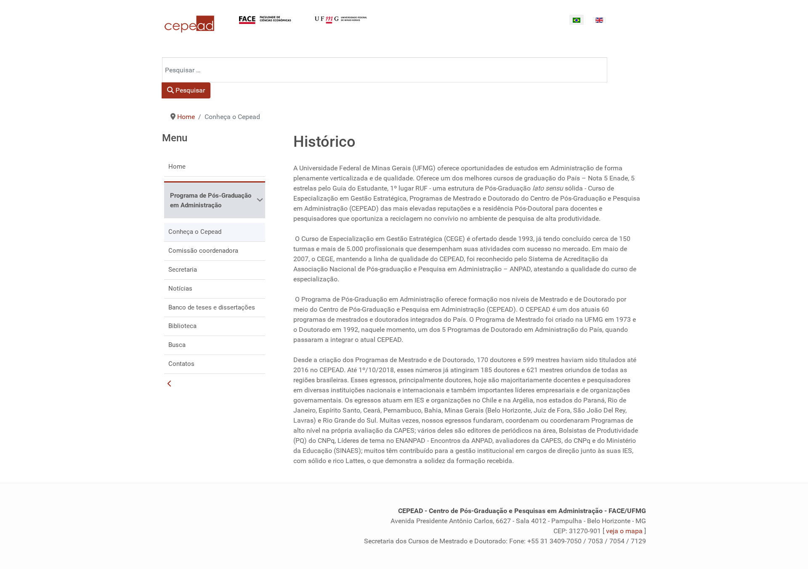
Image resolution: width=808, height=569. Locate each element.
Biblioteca (182, 326)
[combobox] (384, 69)
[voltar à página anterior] (169, 384)
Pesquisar (189, 90)
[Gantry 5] (189, 24)
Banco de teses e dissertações (211, 307)
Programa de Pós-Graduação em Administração (210, 200)
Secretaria (182, 269)
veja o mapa (624, 531)
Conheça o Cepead (194, 232)
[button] (259, 200)
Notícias (180, 288)
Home (177, 166)
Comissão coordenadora (203, 250)
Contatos (181, 364)
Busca (177, 345)
